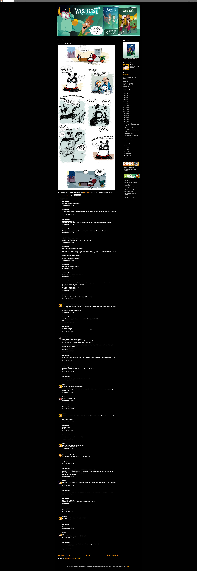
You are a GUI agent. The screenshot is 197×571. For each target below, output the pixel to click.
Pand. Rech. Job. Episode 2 (131, 129)
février (127, 153)
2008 (125, 117)
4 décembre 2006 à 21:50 (68, 371)
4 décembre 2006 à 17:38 (68, 322)
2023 (125, 92)
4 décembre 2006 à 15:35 (68, 242)
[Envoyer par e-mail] (74, 195)
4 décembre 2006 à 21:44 (68, 360)
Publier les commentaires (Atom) (72, 558)
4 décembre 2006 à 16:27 (68, 268)
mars (127, 151)
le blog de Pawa (87, 192)
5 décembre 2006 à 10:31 (68, 448)
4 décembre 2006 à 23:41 (68, 392)
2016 (125, 101)
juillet (127, 143)
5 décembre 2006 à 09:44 (68, 430)
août (127, 142)
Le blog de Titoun (129, 196)
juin (127, 145)
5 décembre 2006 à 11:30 (68, 463)
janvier (127, 155)
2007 (125, 119)
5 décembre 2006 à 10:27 (68, 439)
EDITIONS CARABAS (128, 84)
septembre (128, 140)
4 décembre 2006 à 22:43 (68, 380)
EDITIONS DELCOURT (128, 83)
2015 (125, 103)
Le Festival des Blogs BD (131, 182)
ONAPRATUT (126, 86)
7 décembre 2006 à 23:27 (68, 546)
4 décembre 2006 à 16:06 (68, 260)
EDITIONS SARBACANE (128, 80)
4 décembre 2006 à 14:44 (68, 224)
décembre (128, 123)
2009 (125, 115)
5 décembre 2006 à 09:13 (68, 400)
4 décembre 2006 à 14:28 (68, 214)
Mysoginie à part (129, 133)
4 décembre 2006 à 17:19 (68, 290)
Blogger (127, 566)
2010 (125, 113)
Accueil (88, 555)
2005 (125, 158)
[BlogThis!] (76, 195)
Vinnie (63, 396)
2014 (125, 105)
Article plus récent (64, 555)
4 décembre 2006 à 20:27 (68, 331)
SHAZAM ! (127, 131)
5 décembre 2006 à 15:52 (68, 494)
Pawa (94, 415)
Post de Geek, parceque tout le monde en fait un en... (132, 125)
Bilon (63, 336)
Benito (63, 453)
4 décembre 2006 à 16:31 (68, 276)
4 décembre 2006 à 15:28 (68, 232)
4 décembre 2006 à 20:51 (68, 351)
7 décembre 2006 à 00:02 (68, 537)
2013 (125, 107)
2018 (125, 97)
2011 (125, 111)
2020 (125, 93)
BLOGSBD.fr (128, 180)
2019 (125, 95)
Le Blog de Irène (129, 191)
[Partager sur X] (77, 195)
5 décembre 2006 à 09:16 (68, 408)
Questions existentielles (131, 127)
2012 (125, 109)
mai (127, 147)
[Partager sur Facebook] (79, 195)
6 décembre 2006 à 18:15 (68, 528)
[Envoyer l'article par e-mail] (72, 195)
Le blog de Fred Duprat (130, 197)
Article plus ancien (113, 555)
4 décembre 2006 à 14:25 (68, 205)
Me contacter (126, 74)
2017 (125, 99)
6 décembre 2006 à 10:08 (68, 520)
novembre (128, 138)
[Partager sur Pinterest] (80, 195)
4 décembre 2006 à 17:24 (68, 298)
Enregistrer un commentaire (67, 549)
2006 (125, 121)
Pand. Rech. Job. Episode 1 (131, 135)
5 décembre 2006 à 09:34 (68, 421)
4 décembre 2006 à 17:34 (68, 312)
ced (63, 303)
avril (127, 149)
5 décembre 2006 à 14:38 (68, 476)
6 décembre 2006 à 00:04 (68, 511)
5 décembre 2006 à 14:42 (68, 485)
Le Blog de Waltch (129, 189)
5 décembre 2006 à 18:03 (68, 503)
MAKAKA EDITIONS (127, 81)
